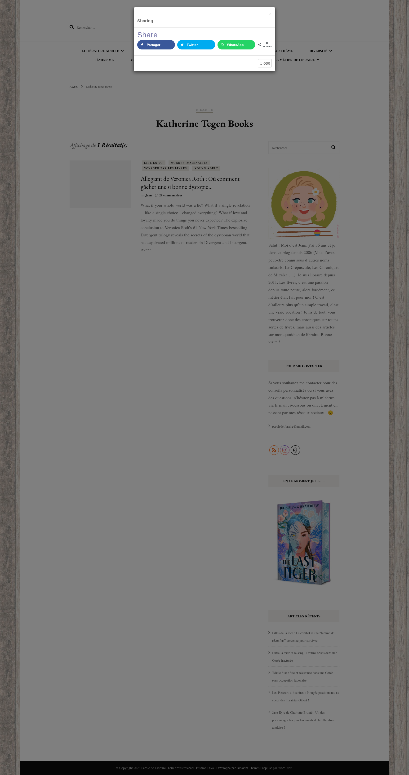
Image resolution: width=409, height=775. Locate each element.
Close (264, 63)
